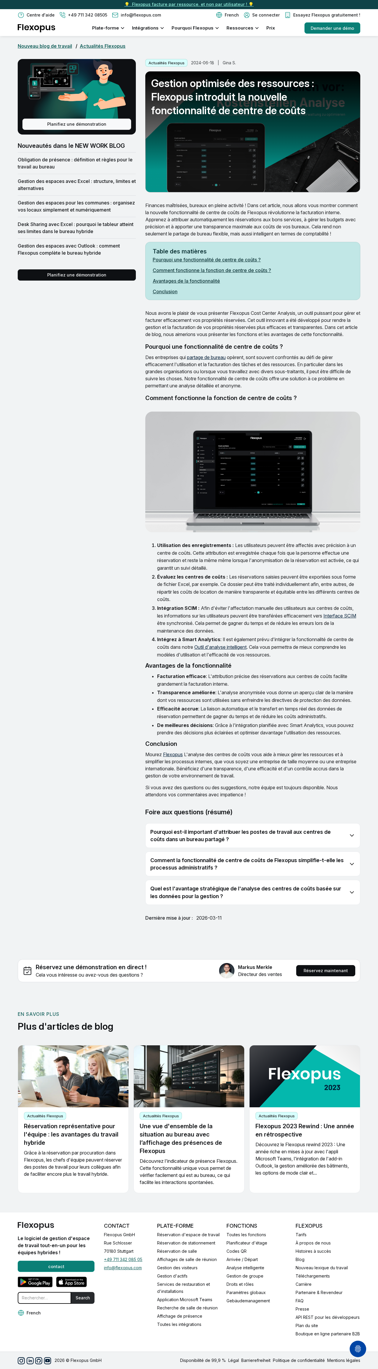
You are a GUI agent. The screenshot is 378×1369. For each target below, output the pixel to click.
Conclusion (165, 291)
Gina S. (229, 62)
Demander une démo (332, 28)
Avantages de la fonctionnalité (186, 281)
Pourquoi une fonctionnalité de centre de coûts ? (207, 260)
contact (56, 1266)
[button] (227, 15)
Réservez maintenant (326, 970)
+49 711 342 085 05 (123, 1259)
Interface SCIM (339, 616)
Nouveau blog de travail (45, 46)
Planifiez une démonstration (76, 124)
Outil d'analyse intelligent (220, 647)
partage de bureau (206, 357)
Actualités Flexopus (103, 46)
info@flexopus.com (123, 1267)
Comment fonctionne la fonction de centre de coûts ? (212, 270)
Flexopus (173, 754)
